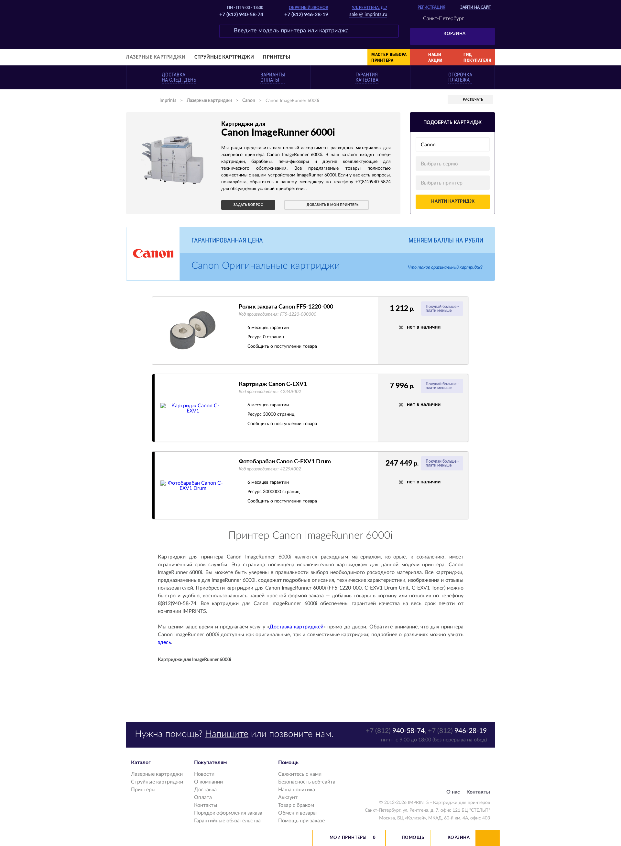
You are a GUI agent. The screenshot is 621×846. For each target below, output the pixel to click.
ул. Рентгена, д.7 (369, 8)
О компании (208, 781)
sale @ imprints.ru (368, 14)
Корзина (454, 34)
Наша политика (296, 789)
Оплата (203, 797)
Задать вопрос (248, 205)
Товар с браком (296, 805)
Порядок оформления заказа (228, 813)
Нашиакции (435, 57)
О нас (453, 792)
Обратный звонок (308, 8)
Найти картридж (452, 201)
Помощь (413, 838)
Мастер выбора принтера (389, 57)
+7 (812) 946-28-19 (306, 14)
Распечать (473, 99)
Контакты (205, 805)
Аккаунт (288, 797)
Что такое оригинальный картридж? (445, 267)
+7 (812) (395, 731)
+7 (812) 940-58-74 (241, 14)
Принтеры (276, 57)
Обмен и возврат (298, 813)
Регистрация (431, 7)
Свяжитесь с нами (299, 774)
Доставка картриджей (296, 626)
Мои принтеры (348, 838)
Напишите (226, 734)
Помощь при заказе (301, 820)
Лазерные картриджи (155, 57)
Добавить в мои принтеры (333, 205)
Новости (204, 774)
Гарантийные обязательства (227, 820)
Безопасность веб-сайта (306, 781)
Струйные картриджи (224, 57)
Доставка (205, 789)
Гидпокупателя (477, 57)
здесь (164, 642)
